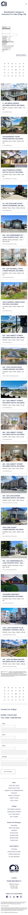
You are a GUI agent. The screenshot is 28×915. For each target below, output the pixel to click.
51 (8, 69)
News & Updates (14, 795)
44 (4, 66)
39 (8, 63)
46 (12, 66)
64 (12, 76)
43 (23, 63)
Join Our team (14, 785)
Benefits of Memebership (14, 790)
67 (23, 76)
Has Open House (7, 47)
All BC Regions (14, 856)
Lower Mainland (14, 854)
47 (16, 66)
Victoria (14, 849)
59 (16, 72)
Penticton (14, 840)
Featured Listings (14, 809)
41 (16, 63)
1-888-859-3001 (15, 718)
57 (8, 72)
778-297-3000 (12, 715)
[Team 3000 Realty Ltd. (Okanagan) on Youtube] (17, 896)
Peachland (14, 833)
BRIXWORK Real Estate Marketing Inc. (11, 912)
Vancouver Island (14, 851)
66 (19, 76)
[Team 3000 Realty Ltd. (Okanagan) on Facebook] (7, 896)
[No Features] (7, 42)
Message (4, 756)
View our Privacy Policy (5, 905)
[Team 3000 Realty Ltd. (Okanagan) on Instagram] (21, 896)
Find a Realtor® (14, 788)
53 (16, 69)
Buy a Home (14, 816)
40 (12, 63)
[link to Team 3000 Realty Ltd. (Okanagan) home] (14, 868)
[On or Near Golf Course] (7, 46)
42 (19, 63)
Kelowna (14, 825)
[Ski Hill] (7, 44)
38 (4, 63)
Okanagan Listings (14, 811)
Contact (14, 793)
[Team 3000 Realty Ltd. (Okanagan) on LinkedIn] (14, 896)
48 (19, 66)
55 (23, 69)
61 (23, 72)
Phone (3, 745)
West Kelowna (14, 828)
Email (3, 734)
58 (12, 72)
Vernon (14, 830)
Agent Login (14, 798)
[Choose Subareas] (6, 28)
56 (4, 72)
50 (4, 69)
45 (8, 66)
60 (19, 72)
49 (23, 66)
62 (4, 76)
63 (8, 76)
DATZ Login (14, 800)
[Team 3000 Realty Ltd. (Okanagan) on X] (10, 896)
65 (16, 76)
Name (3, 723)
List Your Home (14, 814)
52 (12, 69)
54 (19, 69)
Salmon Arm (14, 835)
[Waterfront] (7, 43)
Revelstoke (14, 838)
